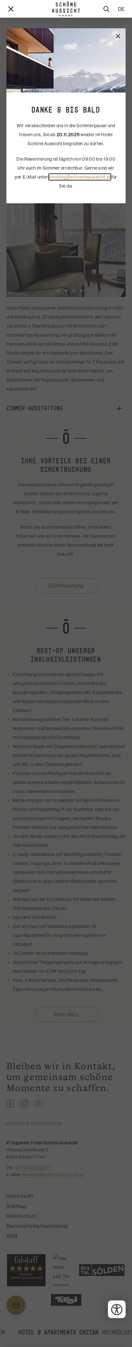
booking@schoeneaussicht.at (80, 177)
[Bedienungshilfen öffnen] (117, 1309)
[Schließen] (118, 36)
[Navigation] (11, 9)
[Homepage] (66, 8)
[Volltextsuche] (106, 9)
